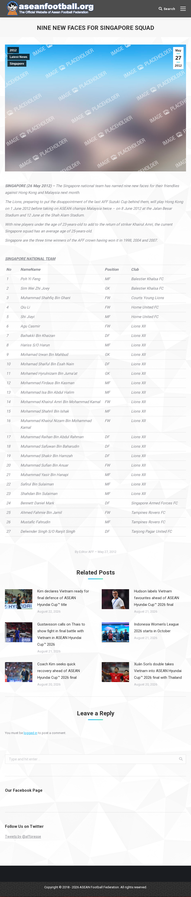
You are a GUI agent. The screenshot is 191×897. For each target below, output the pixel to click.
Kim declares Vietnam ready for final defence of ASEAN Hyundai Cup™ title (63, 598)
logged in (30, 733)
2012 (13, 50)
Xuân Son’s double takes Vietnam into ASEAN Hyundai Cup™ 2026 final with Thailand (158, 671)
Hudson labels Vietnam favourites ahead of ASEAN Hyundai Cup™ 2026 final (156, 598)
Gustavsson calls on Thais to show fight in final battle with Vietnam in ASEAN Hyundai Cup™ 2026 (61, 634)
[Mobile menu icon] (183, 9)
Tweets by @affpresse (23, 837)
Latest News (18, 57)
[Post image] (18, 599)
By (84, 552)
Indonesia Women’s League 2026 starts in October (156, 627)
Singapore (17, 63)
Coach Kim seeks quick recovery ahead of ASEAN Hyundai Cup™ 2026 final (58, 671)
